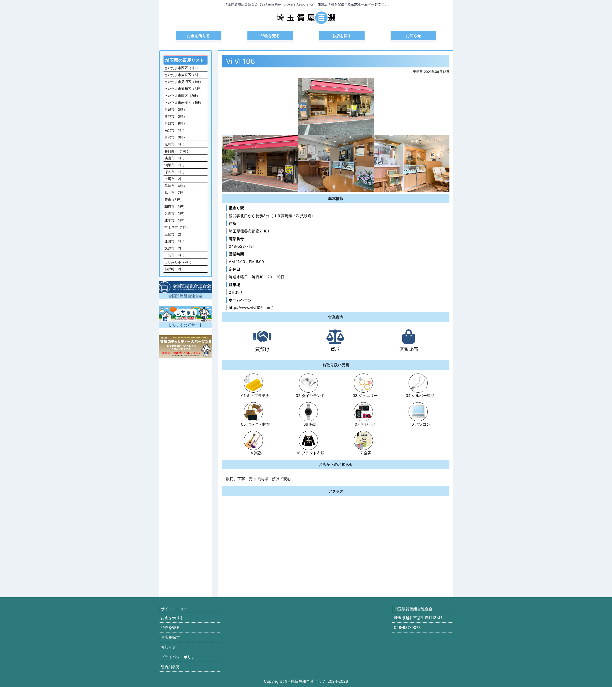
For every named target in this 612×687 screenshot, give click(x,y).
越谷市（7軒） (175, 193)
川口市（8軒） (175, 123)
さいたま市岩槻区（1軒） (183, 102)
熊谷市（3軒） (175, 116)
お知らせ (413, 35)
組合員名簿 (170, 666)
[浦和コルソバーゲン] (185, 346)
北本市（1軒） (175, 220)
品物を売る (270, 35)
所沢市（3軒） (175, 137)
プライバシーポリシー (180, 656)
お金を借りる (198, 35)
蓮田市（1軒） (175, 241)
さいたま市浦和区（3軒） (183, 89)
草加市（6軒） (175, 186)
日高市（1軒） (175, 255)
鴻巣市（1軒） (175, 165)
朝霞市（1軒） (175, 206)
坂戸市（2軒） (175, 248)
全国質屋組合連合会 (185, 295)
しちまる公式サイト (185, 324)
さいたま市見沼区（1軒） (183, 82)
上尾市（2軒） (175, 179)
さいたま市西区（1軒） (182, 68)
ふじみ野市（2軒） (178, 262)
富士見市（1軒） (177, 227)
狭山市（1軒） (175, 158)
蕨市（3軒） (173, 200)
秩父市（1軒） (175, 130)
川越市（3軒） (175, 109)
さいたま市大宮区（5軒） (183, 75)
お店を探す (341, 35)
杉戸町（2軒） (175, 269)
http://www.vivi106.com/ (251, 307)
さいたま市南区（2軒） (182, 95)
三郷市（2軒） (175, 234)
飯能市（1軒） (175, 144)
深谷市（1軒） (175, 172)
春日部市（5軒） (177, 151)
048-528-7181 (241, 246)
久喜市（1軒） (175, 213)
